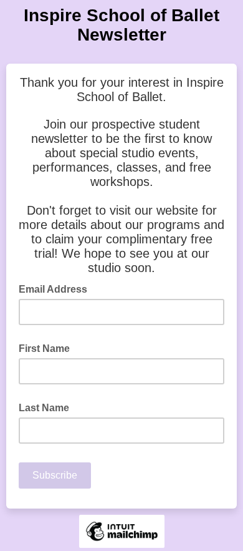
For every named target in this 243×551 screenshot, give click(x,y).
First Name (44, 348)
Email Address (57, 288)
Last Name (44, 407)
